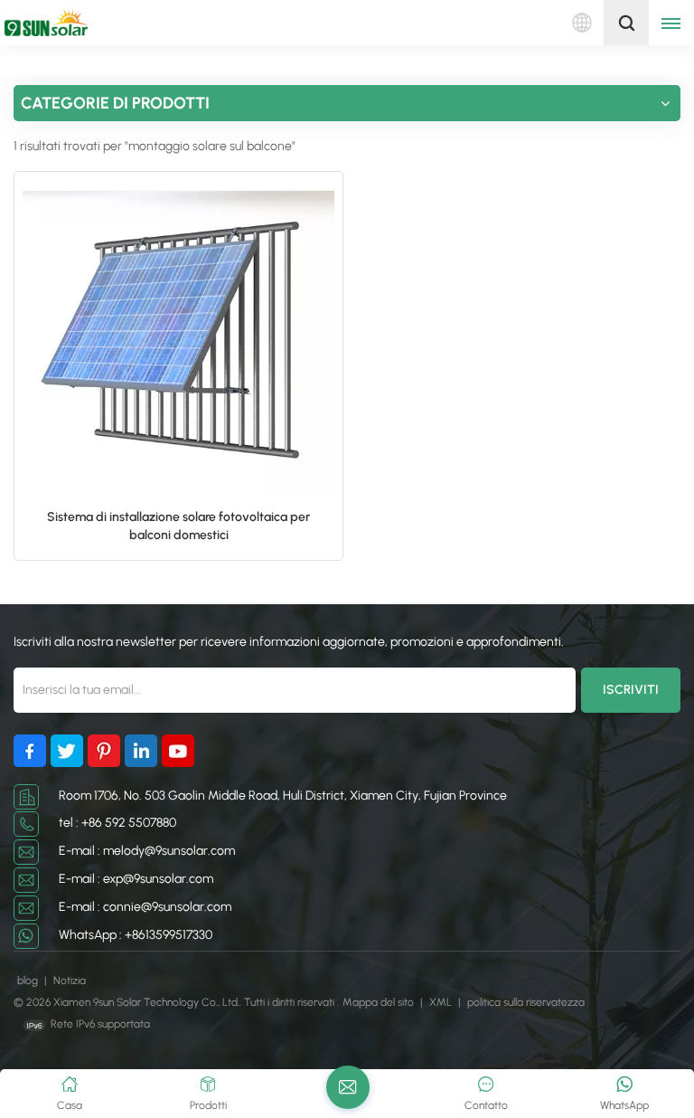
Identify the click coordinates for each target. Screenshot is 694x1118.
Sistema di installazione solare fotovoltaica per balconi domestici (178, 526)
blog (29, 980)
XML (440, 1002)
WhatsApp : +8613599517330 (135, 935)
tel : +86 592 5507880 (117, 822)
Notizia (69, 980)
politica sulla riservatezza (526, 1002)
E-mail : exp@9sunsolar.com (136, 878)
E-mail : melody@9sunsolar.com (147, 850)
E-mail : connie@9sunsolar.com (145, 906)
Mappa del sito (379, 1002)
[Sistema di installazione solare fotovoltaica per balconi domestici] (178, 336)
